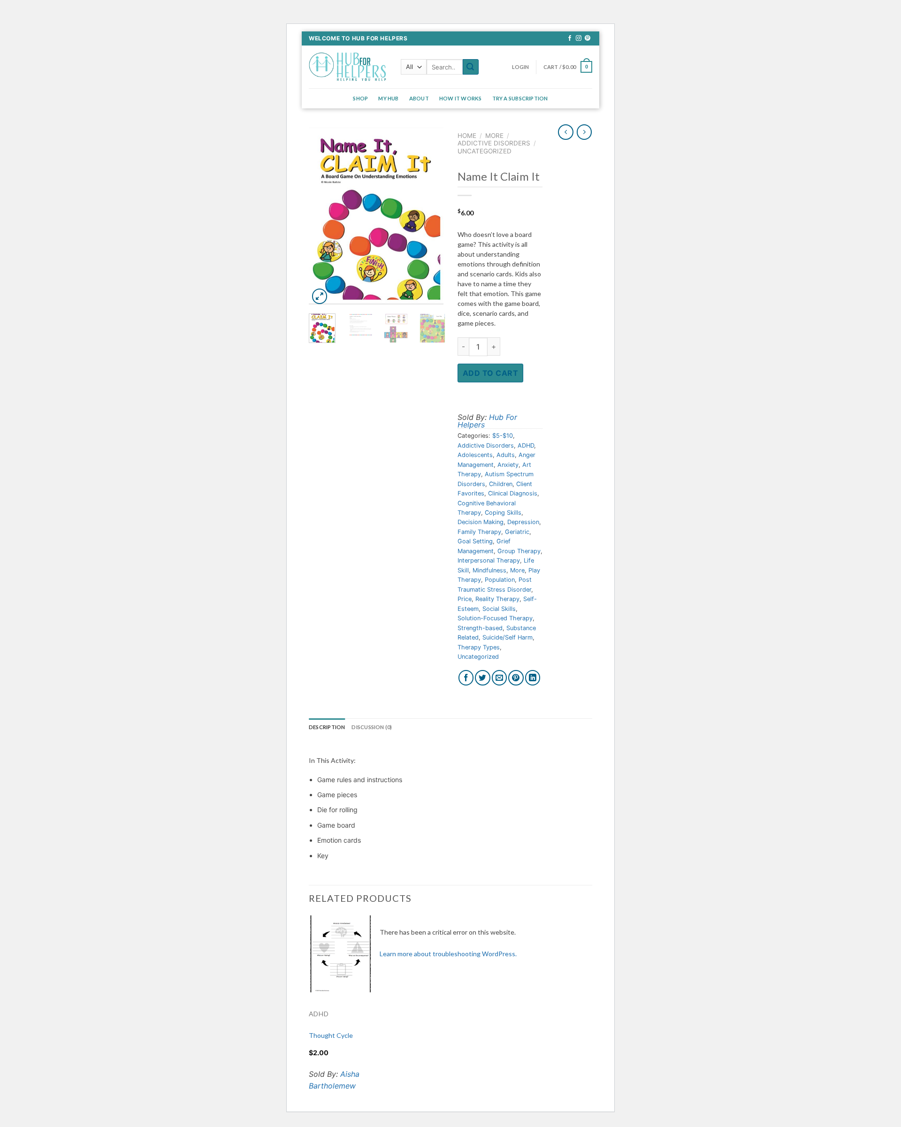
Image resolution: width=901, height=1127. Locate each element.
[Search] (471, 67)
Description (327, 727)
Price (465, 598)
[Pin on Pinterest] (516, 677)
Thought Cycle (331, 1035)
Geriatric (517, 531)
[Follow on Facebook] (570, 38)
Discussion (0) (371, 727)
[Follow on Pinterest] (587, 38)
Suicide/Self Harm (507, 637)
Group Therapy (519, 551)
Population (500, 579)
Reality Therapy (497, 598)
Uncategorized (485, 151)
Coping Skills (503, 512)
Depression (523, 521)
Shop (360, 98)
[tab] (327, 727)
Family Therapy (479, 531)
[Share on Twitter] (482, 677)
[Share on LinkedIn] (533, 677)
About (419, 98)
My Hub (388, 98)
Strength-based (480, 628)
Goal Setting (475, 541)
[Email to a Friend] (499, 677)
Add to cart (490, 373)
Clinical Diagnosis (512, 493)
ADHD (526, 445)
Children (500, 483)
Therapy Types (479, 647)
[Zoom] (320, 296)
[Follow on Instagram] (578, 38)
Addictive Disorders (494, 143)
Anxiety (508, 464)
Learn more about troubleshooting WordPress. (448, 954)
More (494, 135)
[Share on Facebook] (466, 677)
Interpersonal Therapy (489, 560)
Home (467, 135)
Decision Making (481, 521)
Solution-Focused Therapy (495, 618)
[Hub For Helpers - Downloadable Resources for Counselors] (348, 67)
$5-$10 (502, 435)
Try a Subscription (520, 98)
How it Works (460, 98)
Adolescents (475, 454)
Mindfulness (489, 570)
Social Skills (499, 608)
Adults (505, 454)
